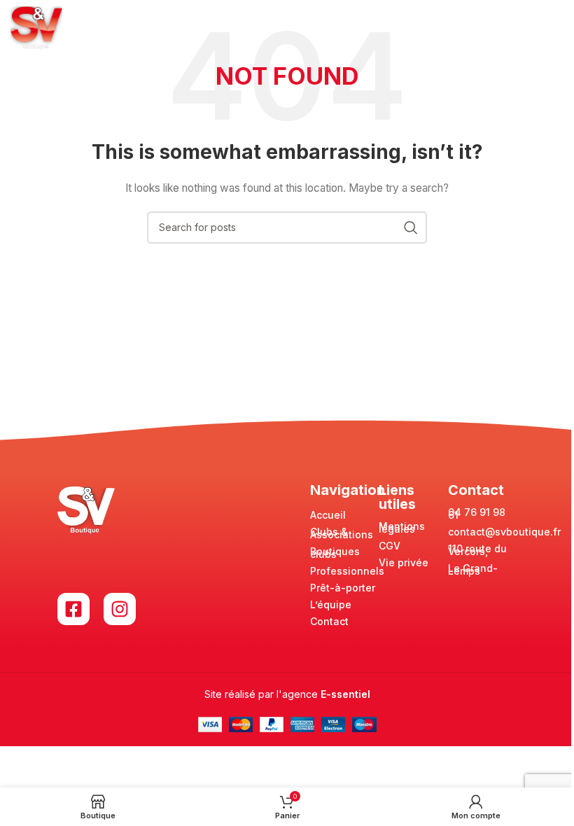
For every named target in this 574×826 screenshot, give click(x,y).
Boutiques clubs (335, 552)
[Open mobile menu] (556, 28)
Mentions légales (402, 527)
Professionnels (347, 571)
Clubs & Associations (341, 533)
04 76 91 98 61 (476, 513)
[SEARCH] (411, 227)
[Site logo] (36, 27)
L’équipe (330, 604)
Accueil (328, 515)
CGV (389, 546)
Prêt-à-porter (342, 588)
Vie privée (403, 562)
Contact (329, 621)
